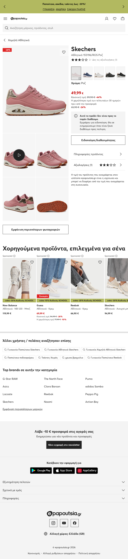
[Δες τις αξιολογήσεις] (121, 165)
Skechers (83, 49)
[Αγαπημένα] (115, 19)
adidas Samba (94, 386)
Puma (88, 378)
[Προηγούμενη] (5, 7)
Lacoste (7, 394)
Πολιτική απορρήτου (89, 553)
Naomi (48, 401)
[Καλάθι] (123, 19)
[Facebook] (75, 523)
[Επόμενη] (123, 7)
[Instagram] (53, 523)
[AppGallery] (87, 470)
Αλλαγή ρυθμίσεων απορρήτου (59, 553)
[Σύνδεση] (107, 19)
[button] (35, 89)
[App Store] (64, 470)
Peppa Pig (91, 394)
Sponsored (7, 256)
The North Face (53, 378)
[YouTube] (64, 523)
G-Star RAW (10, 378)
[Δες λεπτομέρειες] (121, 154)
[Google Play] (41, 470)
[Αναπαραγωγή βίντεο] (19, 155)
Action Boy (91, 401)
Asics (6, 386)
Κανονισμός (34, 553)
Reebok (48, 394)
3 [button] (94, 59)
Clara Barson (52, 386)
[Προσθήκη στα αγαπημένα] (64, 52)
